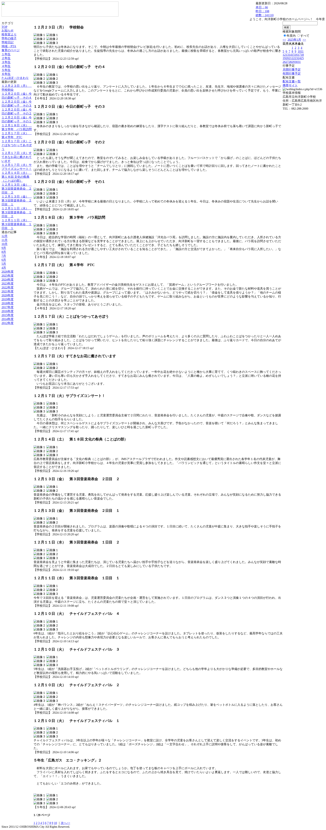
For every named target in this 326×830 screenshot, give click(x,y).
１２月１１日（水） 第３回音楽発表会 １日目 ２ (17, 212)
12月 (5, 236)
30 (296, 61)
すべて (304, 35)
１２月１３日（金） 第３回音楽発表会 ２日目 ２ (17, 188)
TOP (4, 26)
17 (299, 54)
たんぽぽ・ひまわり (15, 77)
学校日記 (8, 42)
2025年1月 (294, 39)
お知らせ (8, 30)
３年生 (6, 62)
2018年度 (8, 303)
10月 (5, 244)
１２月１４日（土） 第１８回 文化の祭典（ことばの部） (17, 176)
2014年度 (8, 319)
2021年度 (8, 291)
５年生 (6, 70)
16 (296, 54)
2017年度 (8, 307)
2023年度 (8, 283)
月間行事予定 (292, 69)
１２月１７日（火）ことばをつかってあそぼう (17, 145)
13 (287, 54)
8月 (4, 251)
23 (296, 58)
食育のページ (11, 50)
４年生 (6, 66)
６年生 (6, 74)
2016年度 (8, 311)
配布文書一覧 (292, 81)
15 (293, 54)
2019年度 (8, 299)
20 (287, 58)
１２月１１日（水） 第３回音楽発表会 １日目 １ (17, 224)
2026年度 (8, 271)
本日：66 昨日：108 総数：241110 (265, 11)
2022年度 (8, 287)
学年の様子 (9, 38)
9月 (4, 247)
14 (290, 54)
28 (290, 61)
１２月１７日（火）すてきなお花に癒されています (17, 156)
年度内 (291, 35)
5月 (4, 263)
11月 (5, 240)
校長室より (9, 34)
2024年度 (8, 279)
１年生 (6, 54)
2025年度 (8, 275)
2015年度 (8, 315)
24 (299, 58)
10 (55, 823)
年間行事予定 (292, 73)
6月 (4, 259)
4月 (4, 267)
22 (293, 58)
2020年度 (8, 295)
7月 (4, 255)
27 (287, 61)
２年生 (6, 58)
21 (290, 58)
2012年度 (8, 323)
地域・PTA (9, 46)
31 (299, 61)
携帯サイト (290, 85)
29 (293, 61)
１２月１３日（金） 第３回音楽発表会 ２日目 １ (17, 200)
